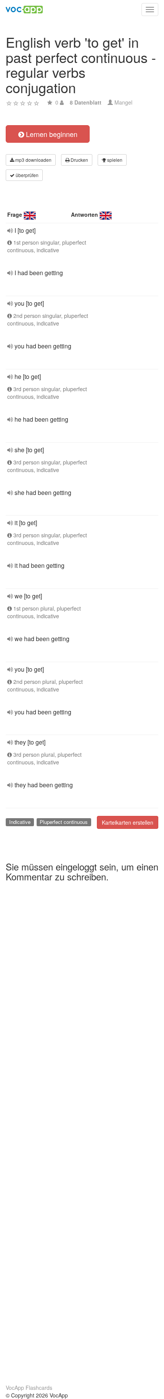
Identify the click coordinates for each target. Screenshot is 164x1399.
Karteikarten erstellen (127, 822)
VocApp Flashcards (29, 1387)
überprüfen (26, 175)
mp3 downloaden (32, 159)
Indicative (20, 821)
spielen (114, 159)
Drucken (78, 159)
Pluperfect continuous (64, 821)
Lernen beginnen (50, 134)
